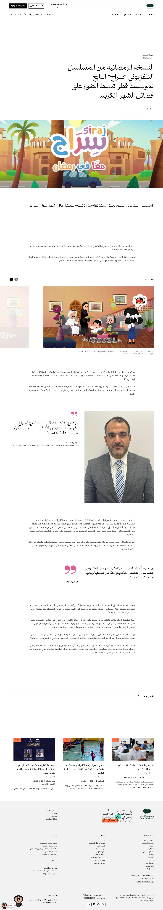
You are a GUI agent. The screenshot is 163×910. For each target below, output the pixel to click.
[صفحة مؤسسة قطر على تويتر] (103, 904)
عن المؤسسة (149, 840)
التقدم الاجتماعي (129, 777)
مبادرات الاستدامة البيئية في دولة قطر (44, 849)
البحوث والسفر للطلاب (97, 857)
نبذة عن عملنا (52, 810)
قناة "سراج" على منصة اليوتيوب (94, 375)
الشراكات (150, 854)
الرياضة (92, 781)
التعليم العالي (100, 846)
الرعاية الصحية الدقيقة (50, 854)
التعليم (151, 14)
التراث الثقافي (37, 781)
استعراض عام (149, 863)
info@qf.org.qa (87, 895)
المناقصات (150, 866)
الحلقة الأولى (123, 256)
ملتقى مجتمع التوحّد (50, 874)
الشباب (141, 777)
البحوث (139, 14)
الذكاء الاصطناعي (51, 851)
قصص (151, 846)
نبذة (104, 840)
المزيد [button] (115, 14)
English (18, 14)
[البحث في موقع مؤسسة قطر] (10, 14)
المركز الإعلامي (36, 5)
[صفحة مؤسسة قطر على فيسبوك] (98, 904)
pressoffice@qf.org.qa (145, 882)
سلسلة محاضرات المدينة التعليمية (45, 871)
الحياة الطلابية (100, 849)
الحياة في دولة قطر (51, 868)
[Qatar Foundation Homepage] (149, 6)
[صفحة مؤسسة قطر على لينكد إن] (93, 904)
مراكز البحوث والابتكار (50, 846)
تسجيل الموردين (148, 869)
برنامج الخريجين (100, 860)
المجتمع (127, 14)
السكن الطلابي (100, 854)
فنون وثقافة (50, 781)
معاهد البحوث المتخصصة (49, 843)
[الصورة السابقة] (16, 279)
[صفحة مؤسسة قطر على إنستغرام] (89, 904)
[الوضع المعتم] (25, 14)
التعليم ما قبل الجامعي (97, 843)
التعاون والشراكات (48, 784)
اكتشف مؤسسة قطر (58, 4)
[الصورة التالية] (11, 279)
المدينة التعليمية (18, 5)
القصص (55, 813)
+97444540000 (90, 898)
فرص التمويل (100, 851)
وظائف (151, 857)
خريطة (151, 860)
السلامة (50, 14)
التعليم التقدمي (99, 863)
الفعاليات (54, 816)
